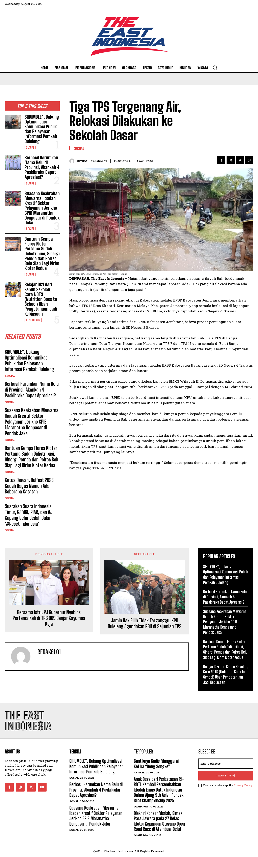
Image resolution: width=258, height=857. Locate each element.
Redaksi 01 (99, 161)
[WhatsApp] (249, 160)
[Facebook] (221, 160)
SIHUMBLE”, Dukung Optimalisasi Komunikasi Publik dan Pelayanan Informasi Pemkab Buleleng (42, 129)
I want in (223, 775)
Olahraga (141, 806)
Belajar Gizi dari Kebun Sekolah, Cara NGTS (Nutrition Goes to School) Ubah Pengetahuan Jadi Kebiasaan (41, 299)
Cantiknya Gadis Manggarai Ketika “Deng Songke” (156, 763)
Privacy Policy (243, 785)
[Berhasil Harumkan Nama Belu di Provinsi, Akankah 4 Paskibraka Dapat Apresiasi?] (13, 162)
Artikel (139, 772)
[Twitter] (231, 160)
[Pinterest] (240, 160)
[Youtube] (42, 787)
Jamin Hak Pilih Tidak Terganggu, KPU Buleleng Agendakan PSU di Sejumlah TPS (144, 623)
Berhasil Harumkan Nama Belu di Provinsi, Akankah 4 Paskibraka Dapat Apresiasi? (42, 167)
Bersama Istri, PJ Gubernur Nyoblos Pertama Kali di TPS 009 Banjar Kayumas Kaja (49, 618)
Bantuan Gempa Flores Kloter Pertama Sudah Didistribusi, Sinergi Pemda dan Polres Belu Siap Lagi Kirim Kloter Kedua (42, 253)
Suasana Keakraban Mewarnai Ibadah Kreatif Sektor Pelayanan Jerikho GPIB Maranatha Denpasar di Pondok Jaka (42, 208)
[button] (215, 67)
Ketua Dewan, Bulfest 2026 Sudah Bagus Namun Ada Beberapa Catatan (29, 486)
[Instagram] (20, 787)
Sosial (30, 147)
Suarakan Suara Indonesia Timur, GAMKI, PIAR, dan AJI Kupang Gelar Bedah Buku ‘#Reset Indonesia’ (29, 514)
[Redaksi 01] (72, 161)
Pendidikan (33, 320)
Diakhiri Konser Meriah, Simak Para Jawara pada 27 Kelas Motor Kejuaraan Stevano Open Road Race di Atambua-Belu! (159, 821)
